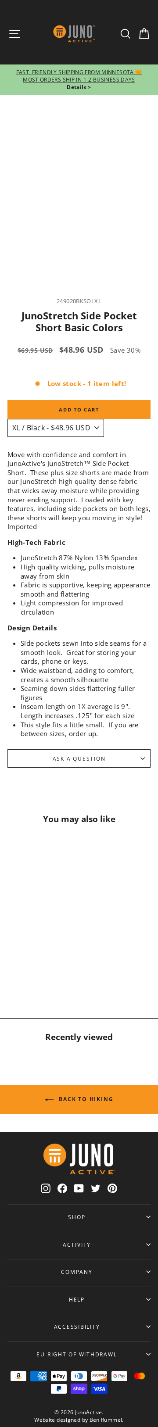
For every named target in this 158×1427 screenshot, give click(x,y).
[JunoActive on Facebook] (62, 1188)
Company (76, 1271)
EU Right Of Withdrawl (76, 1354)
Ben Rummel (106, 1419)
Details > (79, 87)
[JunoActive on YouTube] (79, 1188)
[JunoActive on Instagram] (45, 1188)
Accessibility (77, 1326)
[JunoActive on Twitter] (96, 1188)
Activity (77, 1244)
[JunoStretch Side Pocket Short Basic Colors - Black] (34, 972)
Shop (76, 1216)
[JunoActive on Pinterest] (112, 1188)
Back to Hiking (85, 1099)
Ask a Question (79, 758)
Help (77, 1299)
